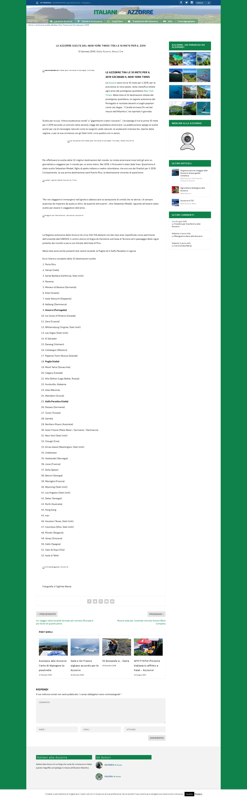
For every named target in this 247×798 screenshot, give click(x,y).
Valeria (175, 233)
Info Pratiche (197, 178)
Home (30, 25)
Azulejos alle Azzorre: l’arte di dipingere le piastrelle (53, 665)
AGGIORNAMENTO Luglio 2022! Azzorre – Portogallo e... (72, 3)
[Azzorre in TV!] (175, 202)
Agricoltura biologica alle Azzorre (192, 189)
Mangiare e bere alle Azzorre (188, 236)
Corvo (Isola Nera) (183, 245)
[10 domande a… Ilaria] (116, 647)
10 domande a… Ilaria (115, 660)
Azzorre (112, 82)
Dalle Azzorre (104, 51)
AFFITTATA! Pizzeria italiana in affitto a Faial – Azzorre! (147, 665)
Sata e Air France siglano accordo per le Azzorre (85, 665)
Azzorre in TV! (187, 200)
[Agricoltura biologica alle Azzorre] (175, 189)
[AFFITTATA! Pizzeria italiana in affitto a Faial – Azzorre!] (148, 647)
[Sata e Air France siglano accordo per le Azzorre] (85, 647)
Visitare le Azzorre (187, 181)
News (115, 51)
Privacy (198, 794)
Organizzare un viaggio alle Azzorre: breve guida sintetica (194, 173)
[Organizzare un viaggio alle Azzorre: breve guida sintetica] (175, 172)
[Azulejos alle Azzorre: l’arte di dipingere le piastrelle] (53, 647)
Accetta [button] (189, 794)
